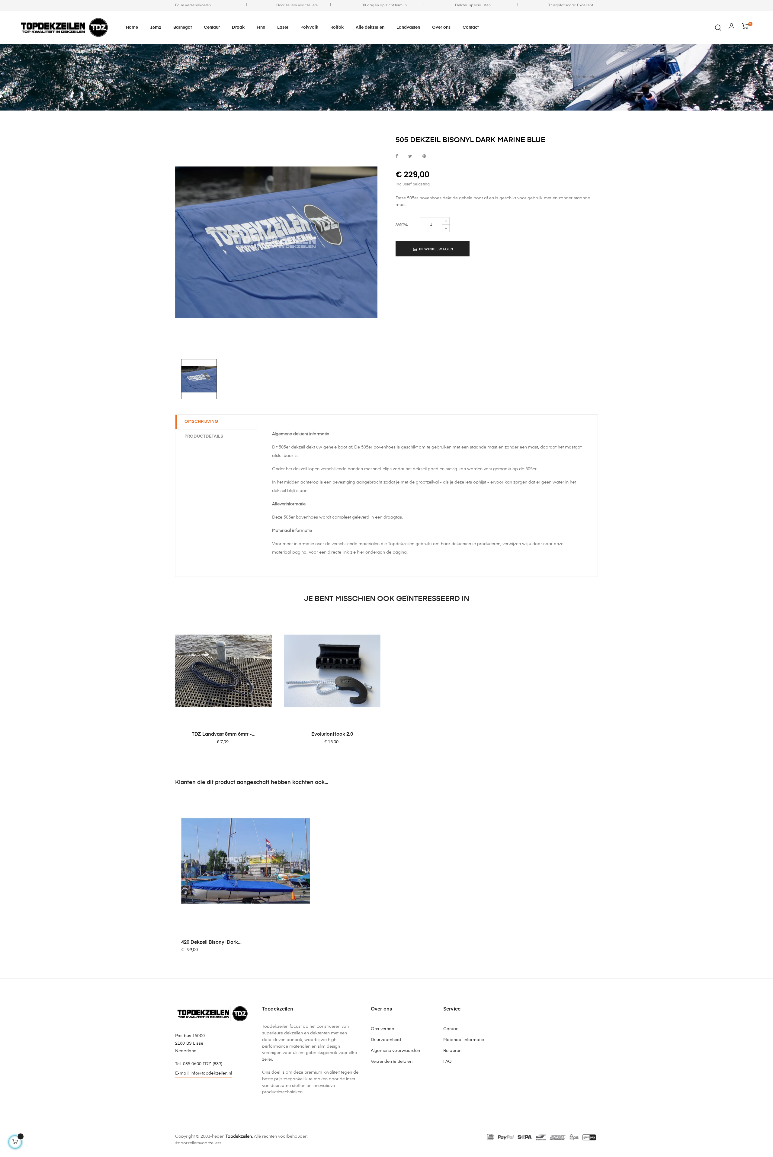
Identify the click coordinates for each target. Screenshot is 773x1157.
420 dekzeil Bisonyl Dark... (211, 942)
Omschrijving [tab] (201, 421)
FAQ (447, 1061)
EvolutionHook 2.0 (332, 734)
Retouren (452, 1051)
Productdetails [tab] (203, 436)
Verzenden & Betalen (391, 1061)
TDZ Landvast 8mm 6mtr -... (223, 734)
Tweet (410, 156)
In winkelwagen (435, 249)
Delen (397, 156)
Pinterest (424, 156)
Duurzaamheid (386, 1040)
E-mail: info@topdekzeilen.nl (203, 1073)
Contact (451, 1029)
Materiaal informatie (463, 1040)
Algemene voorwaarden (395, 1051)
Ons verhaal (383, 1029)
